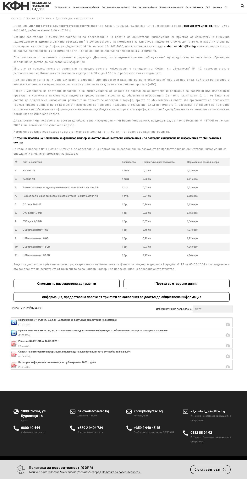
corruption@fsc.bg (148, 411)
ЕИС (208, 7)
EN (226, 7)
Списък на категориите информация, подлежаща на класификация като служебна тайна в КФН (74, 351)
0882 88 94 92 (201, 432)
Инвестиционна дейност (86, 7)
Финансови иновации (171, 7)
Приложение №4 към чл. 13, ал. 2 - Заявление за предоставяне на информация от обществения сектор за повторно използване (92, 330)
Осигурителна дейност (145, 7)
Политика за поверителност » (121, 472)
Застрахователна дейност (116, 7)
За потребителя (194, 7)
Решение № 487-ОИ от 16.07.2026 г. (38, 341)
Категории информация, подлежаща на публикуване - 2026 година (57, 362)
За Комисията (62, 7)
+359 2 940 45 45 (147, 428)
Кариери (217, 7)
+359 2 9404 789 (90, 428)
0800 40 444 (30, 428)
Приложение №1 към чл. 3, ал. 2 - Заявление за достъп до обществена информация (67, 319)
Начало (17, 18)
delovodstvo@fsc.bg (181, 46)
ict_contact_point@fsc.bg (207, 411)
